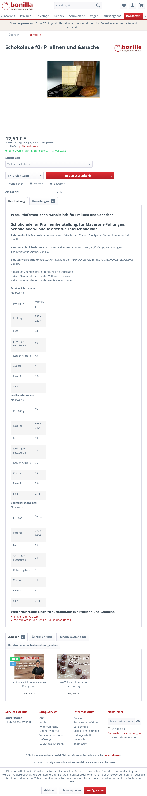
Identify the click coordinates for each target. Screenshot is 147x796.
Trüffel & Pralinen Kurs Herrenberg (73, 684)
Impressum (80, 743)
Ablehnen (49, 790)
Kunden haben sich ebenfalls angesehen (33, 645)
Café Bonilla (81, 726)
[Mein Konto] (132, 5)
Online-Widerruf (49, 730)
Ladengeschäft (82, 735)
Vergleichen (15, 183)
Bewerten (59, 183)
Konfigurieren (95, 790)
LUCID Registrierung (51, 743)
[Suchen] (98, 5)
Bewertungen (43, 201)
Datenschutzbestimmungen (124, 733)
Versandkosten (112, 754)
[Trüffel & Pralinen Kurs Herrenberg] (73, 666)
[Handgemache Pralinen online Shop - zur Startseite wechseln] (17, 6)
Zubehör (15, 637)
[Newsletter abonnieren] (138, 721)
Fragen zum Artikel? (25, 616)
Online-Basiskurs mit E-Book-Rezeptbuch (29, 684)
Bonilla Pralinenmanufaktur (86, 720)
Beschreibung (16, 201)
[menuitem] (78, 5)
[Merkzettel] (123, 5)
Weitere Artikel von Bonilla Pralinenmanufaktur (42, 620)
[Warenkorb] (141, 5)
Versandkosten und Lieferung (51, 737)
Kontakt (44, 722)
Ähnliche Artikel (42, 637)
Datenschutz (81, 739)
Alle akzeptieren (71, 790)
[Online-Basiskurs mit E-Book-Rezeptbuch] (29, 666)
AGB (41, 718)
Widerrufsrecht (48, 726)
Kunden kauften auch (72, 637)
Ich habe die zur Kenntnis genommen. (124, 733)
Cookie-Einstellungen (86, 730)
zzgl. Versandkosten (27, 146)
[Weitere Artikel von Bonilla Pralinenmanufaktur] (128, 50)
